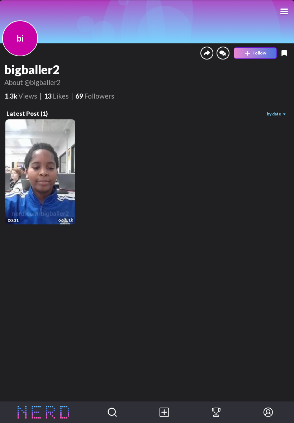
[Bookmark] (284, 53)
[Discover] (112, 412)
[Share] (206, 53)
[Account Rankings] (216, 412)
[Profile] (268, 412)
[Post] (164, 412)
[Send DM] (223, 53)
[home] (43, 412)
